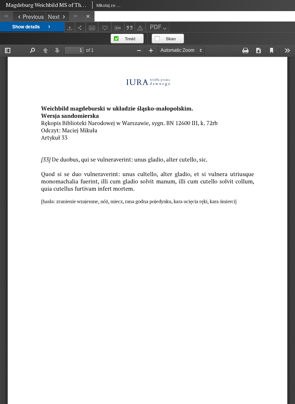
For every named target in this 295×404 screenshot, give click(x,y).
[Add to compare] (92, 27)
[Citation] (129, 27)
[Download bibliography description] (117, 27)
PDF (155, 27)
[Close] (88, 16)
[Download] (70, 27)
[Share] (80, 27)
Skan (171, 38)
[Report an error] (140, 27)
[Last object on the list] (75, 16)
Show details (26, 26)
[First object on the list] (6, 16)
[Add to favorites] (104, 27)
